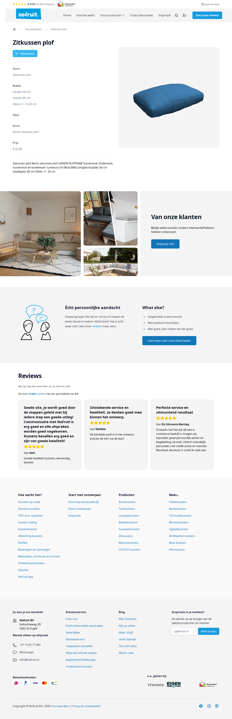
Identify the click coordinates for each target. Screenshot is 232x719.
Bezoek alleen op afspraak (30, 635)
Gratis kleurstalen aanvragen (84, 626)
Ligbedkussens (178, 529)
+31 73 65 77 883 (30, 645)
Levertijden (73, 632)
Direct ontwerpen (79, 509)
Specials (23, 570)
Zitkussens (125, 536)
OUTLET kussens (129, 549)
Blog (122, 612)
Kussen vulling (27, 522)
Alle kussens (177, 549)
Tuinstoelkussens (180, 515)
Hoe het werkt (85, 15)
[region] (116, 436)
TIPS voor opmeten (30, 515)
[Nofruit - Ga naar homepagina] (28, 13)
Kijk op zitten (127, 626)
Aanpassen (27, 53)
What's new (126, 653)
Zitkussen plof (59, 29)
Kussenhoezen (27, 529)
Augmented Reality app (81, 660)
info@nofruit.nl (29, 660)
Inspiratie (164, 15)
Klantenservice (75, 639)
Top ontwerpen (33, 29)
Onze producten (110, 15)
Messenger (27, 652)
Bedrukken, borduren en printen (39, 556)
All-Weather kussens (182, 536)
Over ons (71, 619)
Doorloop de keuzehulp (83, 502)
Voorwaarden (60, 706)
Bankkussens (177, 509)
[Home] (14, 29)
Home (67, 15)
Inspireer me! (165, 244)
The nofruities (128, 646)
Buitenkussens (128, 522)
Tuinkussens (127, 509)
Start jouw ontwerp (207, 15)
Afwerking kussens (30, 536)
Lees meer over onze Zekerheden (169, 341)
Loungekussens (129, 515)
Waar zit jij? (126, 632)
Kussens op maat (29, 502)
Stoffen (23, 543)
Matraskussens (128, 543)
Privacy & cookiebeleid (86, 706)
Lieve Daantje (127, 639)
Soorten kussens (29, 509)
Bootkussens (127, 502)
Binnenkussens (179, 522)
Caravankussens (129, 529)
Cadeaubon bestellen (79, 646)
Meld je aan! (208, 631)
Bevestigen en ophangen (34, 549)
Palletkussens (178, 502)
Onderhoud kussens (31, 563)
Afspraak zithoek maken (81, 653)
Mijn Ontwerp (128, 619)
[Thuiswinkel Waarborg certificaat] (66, 4)
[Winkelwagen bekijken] (184, 15)
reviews (97, 326)
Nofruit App (25, 577)
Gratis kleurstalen (141, 15)
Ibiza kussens (177, 543)
